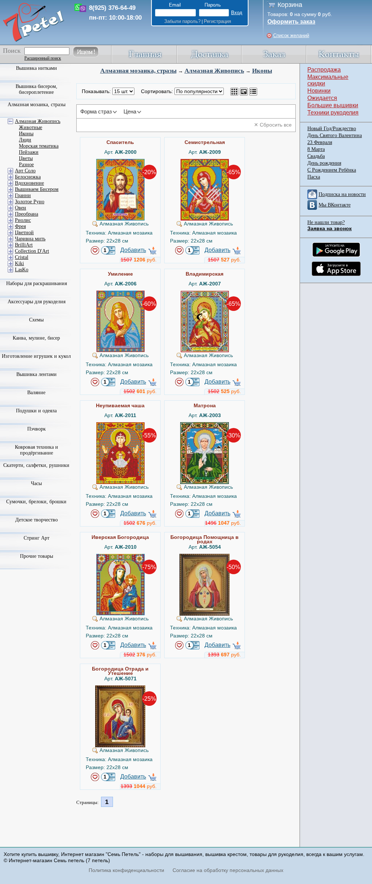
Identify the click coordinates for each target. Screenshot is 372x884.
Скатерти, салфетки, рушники (36, 465)
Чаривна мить (30, 238)
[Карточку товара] (234, 92)
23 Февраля (319, 142)
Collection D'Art (32, 251)
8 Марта (316, 149)
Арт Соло (25, 170)
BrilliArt (24, 245)
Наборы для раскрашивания (36, 283)
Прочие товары (36, 556)
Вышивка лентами (36, 374)
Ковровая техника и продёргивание (36, 450)
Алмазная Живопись (214, 70)
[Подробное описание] (253, 92)
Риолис (23, 220)
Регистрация (217, 21)
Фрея (20, 226)
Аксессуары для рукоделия (36, 301)
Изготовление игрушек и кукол (36, 356)
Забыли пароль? (182, 21)
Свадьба (316, 156)
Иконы (262, 70)
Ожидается (322, 98)
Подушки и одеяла (36, 410)
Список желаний (291, 35)
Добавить (133, 250)
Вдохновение (29, 183)
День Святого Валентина (334, 135)
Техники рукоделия (333, 112)
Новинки (319, 91)
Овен (20, 208)
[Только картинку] (244, 92)
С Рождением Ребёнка (331, 170)
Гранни (23, 195)
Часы (36, 483)
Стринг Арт (36, 538)
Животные (30, 127)
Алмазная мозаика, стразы (138, 70)
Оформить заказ (291, 22)
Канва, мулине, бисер (36, 338)
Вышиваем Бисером (36, 189)
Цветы (26, 158)
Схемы (36, 320)
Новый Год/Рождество (331, 128)
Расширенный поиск (42, 58)
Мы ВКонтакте (335, 205)
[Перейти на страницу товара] (120, 162)
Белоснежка (28, 177)
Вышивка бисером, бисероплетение (36, 89)
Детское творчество (36, 520)
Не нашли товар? (326, 222)
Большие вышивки (332, 105)
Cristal (21, 257)
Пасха (313, 177)
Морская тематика (38, 146)
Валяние (36, 392)
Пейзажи (29, 152)
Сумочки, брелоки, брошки (36, 501)
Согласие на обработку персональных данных (228, 870)
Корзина (290, 4)
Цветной (24, 232)
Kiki (19, 263)
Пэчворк (36, 429)
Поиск (12, 50)
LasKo (21, 269)
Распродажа (324, 70)
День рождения (324, 163)
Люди (25, 140)
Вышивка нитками (36, 68)
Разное (26, 164)
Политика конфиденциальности (126, 870)
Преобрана (26, 214)
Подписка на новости (342, 194)
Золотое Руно (29, 201)
